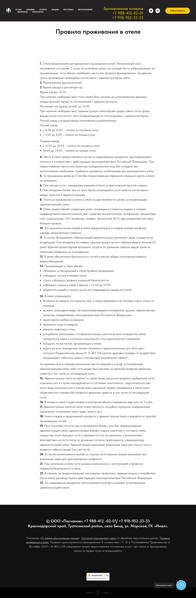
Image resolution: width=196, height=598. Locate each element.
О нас (18, 9)
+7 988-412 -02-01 (100, 521)
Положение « (33, 538)
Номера (30, 9)
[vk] (157, 10)
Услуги (43, 9)
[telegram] (151, 10)
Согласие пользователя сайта (98, 538)
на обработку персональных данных (137, 538)
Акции (55, 9)
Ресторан (68, 9)
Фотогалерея (85, 9)
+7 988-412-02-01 (127, 13)
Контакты (37, 12)
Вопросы (23, 12)
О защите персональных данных (60, 538)
